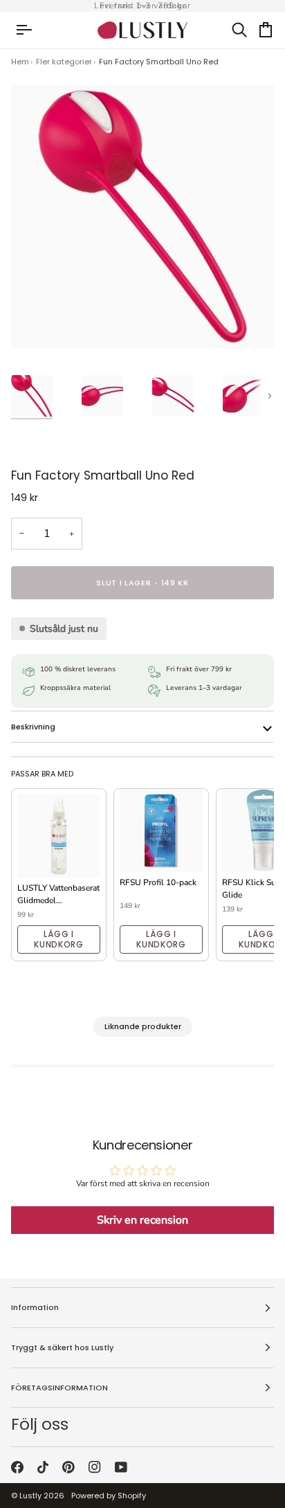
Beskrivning (33, 726)
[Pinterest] (68, 1467)
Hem (20, 61)
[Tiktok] (42, 1467)
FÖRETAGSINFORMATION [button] (59, 1387)
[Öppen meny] (30, 30)
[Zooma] (37, 322)
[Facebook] (17, 1467)
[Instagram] (95, 1467)
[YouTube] (121, 1467)
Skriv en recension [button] (142, 1220)
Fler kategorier (64, 61)
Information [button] (35, 1307)
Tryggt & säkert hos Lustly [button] (62, 1347)
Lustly (30, 1495)
